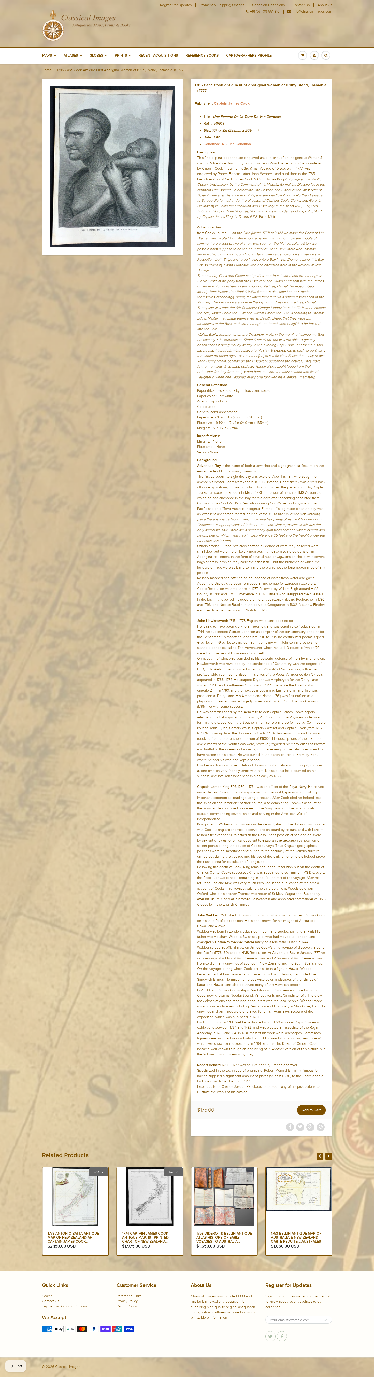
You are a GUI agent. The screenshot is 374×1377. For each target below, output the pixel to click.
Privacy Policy (127, 1301)
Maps (47, 55)
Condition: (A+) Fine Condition (227, 144)
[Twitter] (270, 1336)
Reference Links (129, 1296)
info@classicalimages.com (312, 12)
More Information (214, 1317)
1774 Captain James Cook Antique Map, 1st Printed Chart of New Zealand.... (71, 1237)
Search (47, 1296)
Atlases (71, 55)
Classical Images (67, 1367)
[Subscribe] (325, 1320)
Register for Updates (176, 5)
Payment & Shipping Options (221, 5)
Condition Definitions (268, 5)
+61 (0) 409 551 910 (265, 12)
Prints (121, 55)
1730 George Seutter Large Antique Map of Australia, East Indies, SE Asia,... (296, 1237)
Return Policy (127, 1306)
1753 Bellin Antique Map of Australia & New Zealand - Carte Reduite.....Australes (221, 1237)
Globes (96, 55)
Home (46, 70)
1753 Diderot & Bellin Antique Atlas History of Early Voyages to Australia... (150, 1237)
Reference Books (202, 55)
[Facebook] (282, 1336)
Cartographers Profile (249, 55)
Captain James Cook (232, 103)
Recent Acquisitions (158, 55)
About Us (325, 5)
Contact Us (301, 5)
